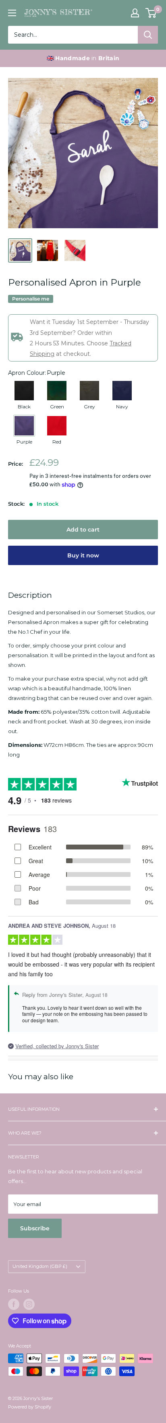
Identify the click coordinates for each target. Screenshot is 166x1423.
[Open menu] (12, 13)
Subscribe (35, 1228)
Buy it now (83, 555)
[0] (151, 13)
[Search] (148, 35)
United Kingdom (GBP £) (39, 1266)
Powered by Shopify (29, 1407)
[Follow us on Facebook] (13, 1304)
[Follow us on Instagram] (29, 1304)
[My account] (135, 12)
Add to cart (83, 529)
